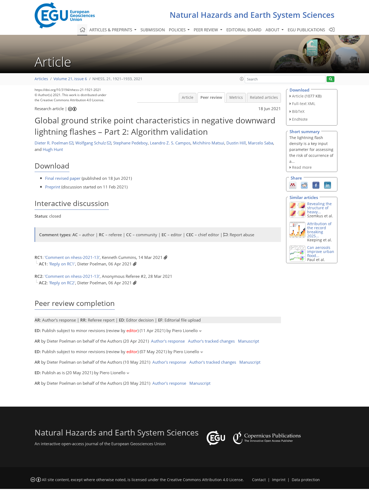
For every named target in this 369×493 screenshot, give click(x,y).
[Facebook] (316, 185)
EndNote (300, 119)
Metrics (236, 97)
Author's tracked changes (211, 341)
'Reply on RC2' (62, 282)
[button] (242, 78)
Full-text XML (303, 103)
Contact (259, 479)
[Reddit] (304, 185)
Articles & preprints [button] (111, 29)
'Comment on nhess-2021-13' (72, 257)
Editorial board (243, 29)
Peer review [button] (206, 29)
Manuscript (248, 341)
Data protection (306, 479)
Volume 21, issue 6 (70, 78)
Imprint (279, 479)
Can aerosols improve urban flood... (320, 251)
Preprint (52, 187)
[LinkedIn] (327, 185)
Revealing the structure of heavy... (319, 207)
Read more (302, 167)
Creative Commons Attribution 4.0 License (205, 479)
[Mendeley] (292, 185)
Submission (152, 29)
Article (187, 97)
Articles (41, 78)
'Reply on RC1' (62, 263)
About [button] (273, 29)
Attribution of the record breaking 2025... (319, 229)
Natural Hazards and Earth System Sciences (252, 14)
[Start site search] (330, 79)
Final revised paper (62, 178)
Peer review (211, 97)
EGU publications (306, 29)
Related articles (264, 97)
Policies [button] (178, 29)
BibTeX (298, 111)
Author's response (168, 341)
